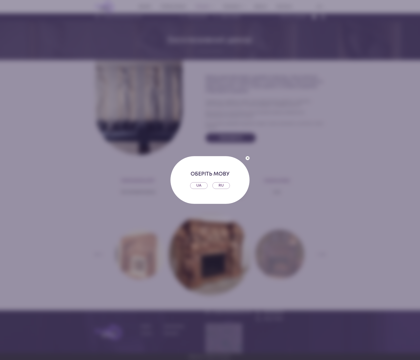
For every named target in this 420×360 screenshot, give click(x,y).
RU (221, 185)
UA (198, 185)
